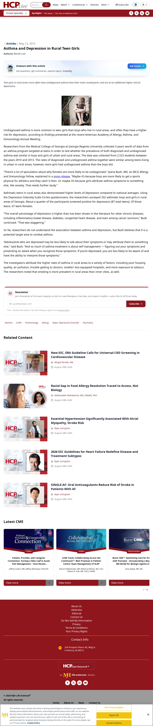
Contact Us (76, 617)
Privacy (76, 624)
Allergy (45, 322)
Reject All (114, 715)
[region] (76, 715)
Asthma (8, 322)
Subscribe (134, 303)
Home (56, 702)
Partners (94, 4)
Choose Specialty (14, 13)
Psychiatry (88, 322)
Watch (64, 4)
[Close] (148, 714)
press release (62, 176)
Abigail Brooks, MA (63, 362)
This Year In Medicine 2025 (66, 13)
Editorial (76, 613)
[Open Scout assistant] (135, 4)
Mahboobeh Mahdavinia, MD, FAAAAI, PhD (75, 395)
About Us (76, 606)
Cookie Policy (33, 723)
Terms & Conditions (76, 627)
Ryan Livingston (62, 428)
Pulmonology (31, 322)
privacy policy (63, 310)
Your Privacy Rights (76, 631)
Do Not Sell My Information (76, 620)
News (55, 4)
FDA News (48, 13)
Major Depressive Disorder (65, 322)
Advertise (76, 609)
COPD (19, 322)
